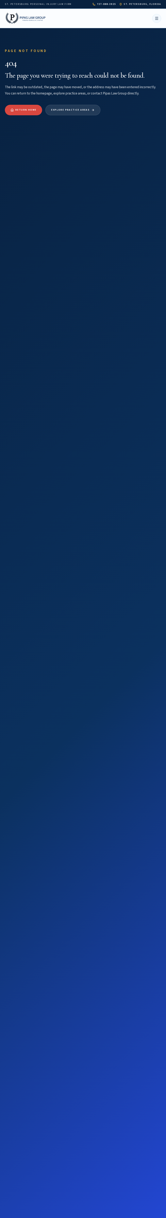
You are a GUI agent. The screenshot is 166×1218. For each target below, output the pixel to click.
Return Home (25, 110)
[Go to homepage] (26, 18)
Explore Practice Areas (70, 110)
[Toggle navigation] (156, 18)
